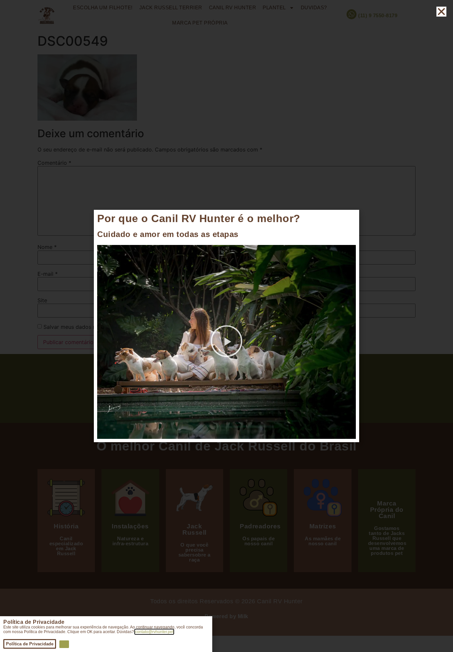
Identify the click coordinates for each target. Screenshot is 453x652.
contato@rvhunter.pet (154, 631)
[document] (226, 326)
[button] (226, 342)
